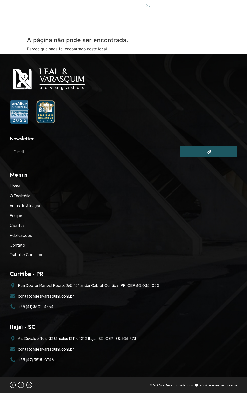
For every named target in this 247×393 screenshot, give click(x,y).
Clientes (17, 225)
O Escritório (20, 195)
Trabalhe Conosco (26, 254)
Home (15, 185)
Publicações (21, 235)
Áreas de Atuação (25, 205)
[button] (232, 23)
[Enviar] (208, 151)
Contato (17, 245)
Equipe (16, 215)
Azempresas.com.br (221, 385)
